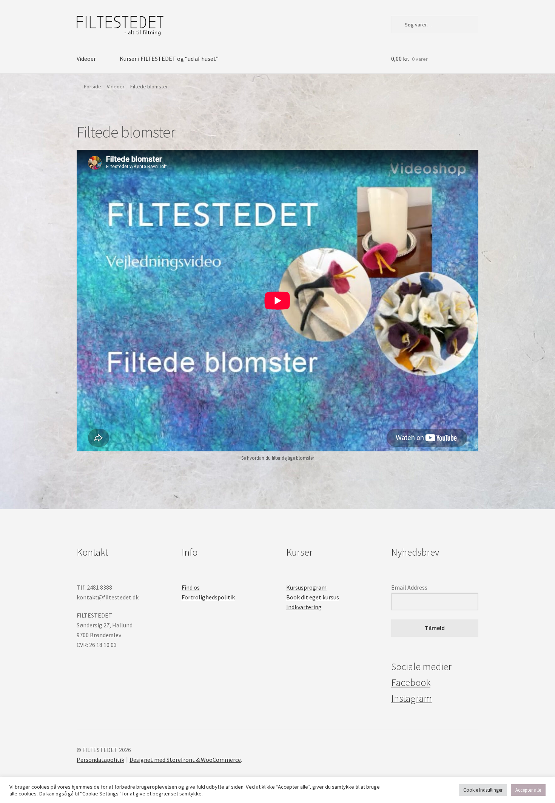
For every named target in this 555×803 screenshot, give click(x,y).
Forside (92, 86)
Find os (191, 587)
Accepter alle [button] (528, 790)
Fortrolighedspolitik (208, 597)
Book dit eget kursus (312, 597)
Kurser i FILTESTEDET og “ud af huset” (169, 58)
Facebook (410, 682)
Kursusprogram (306, 587)
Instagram (411, 698)
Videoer (86, 58)
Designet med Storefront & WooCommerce (185, 759)
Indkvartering (304, 607)
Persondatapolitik (100, 759)
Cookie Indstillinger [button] (483, 790)
